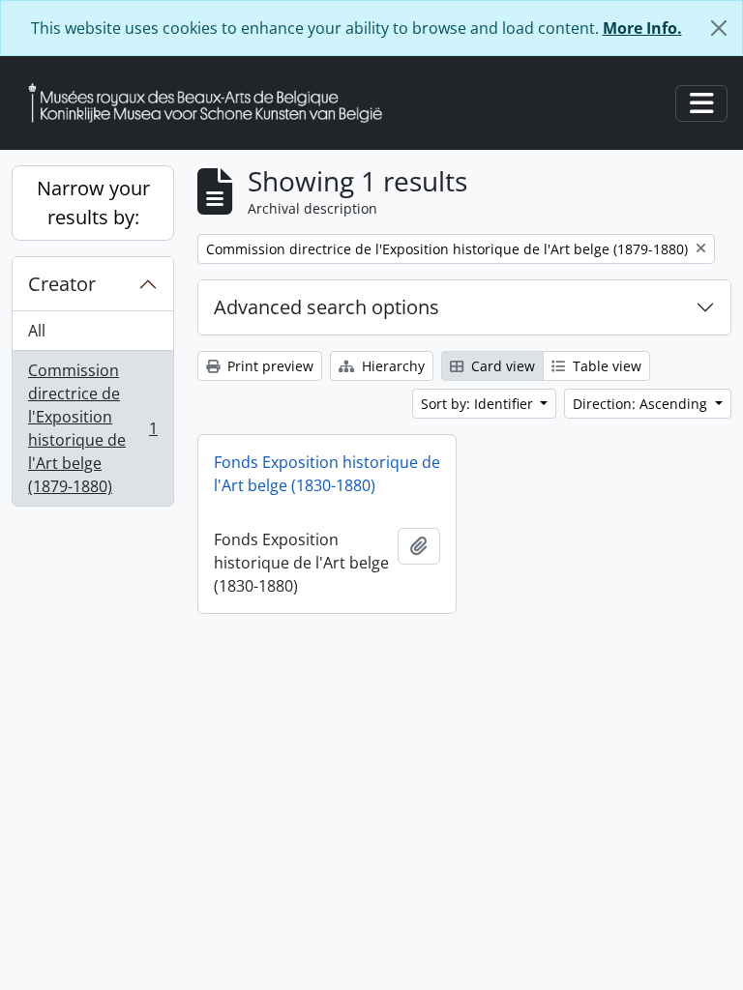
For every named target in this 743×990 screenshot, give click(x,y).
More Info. (642, 28)
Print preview (268, 366)
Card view (501, 366)
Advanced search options (326, 307)
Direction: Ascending (642, 403)
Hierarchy (391, 366)
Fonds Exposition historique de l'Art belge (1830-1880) (327, 473)
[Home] (213, 103)
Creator (62, 284)
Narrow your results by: (93, 202)
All (36, 330)
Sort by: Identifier (479, 403)
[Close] (719, 28)
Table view (605, 366)
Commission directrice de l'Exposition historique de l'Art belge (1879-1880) (92, 428)
